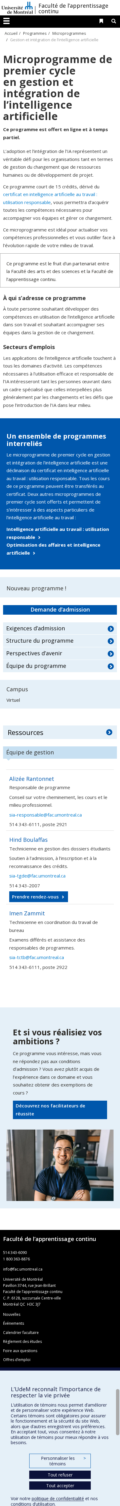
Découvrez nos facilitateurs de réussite (50, 1109)
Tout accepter (60, 1485)
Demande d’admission (60, 609)
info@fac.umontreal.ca (22, 1269)
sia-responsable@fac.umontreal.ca (45, 815)
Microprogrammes (69, 33)
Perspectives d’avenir (34, 653)
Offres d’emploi (16, 1359)
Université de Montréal (17, 8)
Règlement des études (22, 1341)
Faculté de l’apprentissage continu (73, 8)
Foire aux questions (20, 1350)
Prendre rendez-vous (35, 897)
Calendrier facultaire (21, 1332)
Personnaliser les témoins (63, 1461)
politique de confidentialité (58, 1498)
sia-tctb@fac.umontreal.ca (36, 957)
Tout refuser (60, 1475)
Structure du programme (40, 640)
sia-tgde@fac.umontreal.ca (37, 876)
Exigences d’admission (35, 628)
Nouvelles (11, 1314)
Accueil (11, 33)
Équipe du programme (36, 665)
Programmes (35, 33)
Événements (13, 1323)
